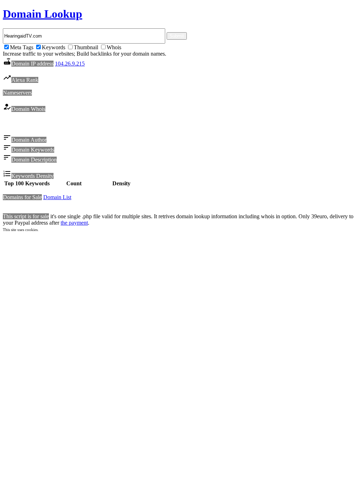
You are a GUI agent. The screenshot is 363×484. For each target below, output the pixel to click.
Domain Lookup (42, 13)
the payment (74, 223)
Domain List (57, 197)
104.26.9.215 (70, 64)
